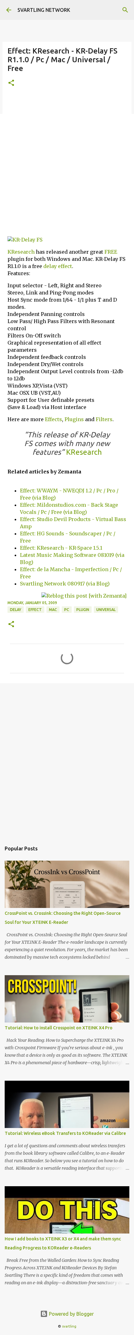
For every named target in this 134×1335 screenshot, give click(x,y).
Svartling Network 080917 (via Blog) (65, 584)
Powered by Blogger (71, 1314)
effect (65, 266)
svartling (69, 1326)
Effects (53, 419)
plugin (82, 610)
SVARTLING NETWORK (43, 10)
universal (106, 610)
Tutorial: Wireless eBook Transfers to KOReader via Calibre (65, 1133)
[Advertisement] (67, 164)
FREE (110, 252)
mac (53, 610)
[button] (11, 83)
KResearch (21, 252)
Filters (104, 419)
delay (50, 266)
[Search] (125, 9)
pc (66, 610)
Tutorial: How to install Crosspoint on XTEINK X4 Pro (58, 1027)
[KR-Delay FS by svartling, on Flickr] (24, 240)
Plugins (74, 419)
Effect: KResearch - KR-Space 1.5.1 (61, 548)
